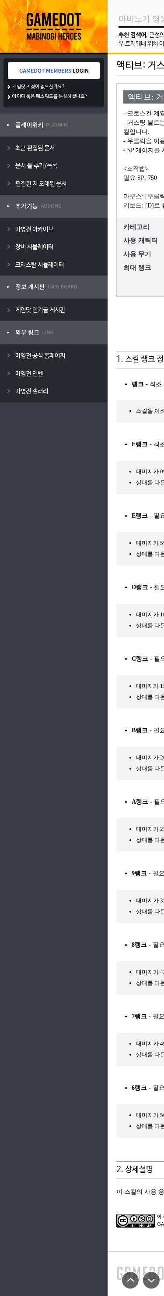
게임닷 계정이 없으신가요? (38, 87)
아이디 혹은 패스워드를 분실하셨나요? (50, 96)
